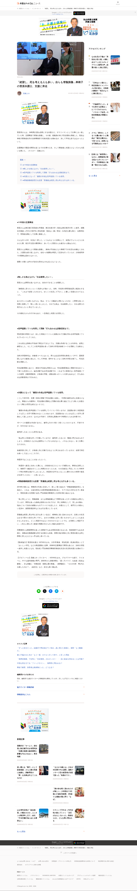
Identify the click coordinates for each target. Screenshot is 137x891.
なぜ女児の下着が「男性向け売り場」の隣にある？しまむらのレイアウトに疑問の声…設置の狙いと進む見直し (100, 62)
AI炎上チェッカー (89, 879)
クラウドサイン (35, 875)
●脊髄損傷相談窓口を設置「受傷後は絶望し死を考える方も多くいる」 (49, 180)
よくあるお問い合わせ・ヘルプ (26, 861)
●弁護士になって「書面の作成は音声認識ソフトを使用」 (44, 176)
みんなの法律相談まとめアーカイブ (62, 879)
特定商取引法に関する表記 (106, 861)
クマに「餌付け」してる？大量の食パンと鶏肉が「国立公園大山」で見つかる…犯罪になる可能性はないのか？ (100, 138)
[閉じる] (135, 12)
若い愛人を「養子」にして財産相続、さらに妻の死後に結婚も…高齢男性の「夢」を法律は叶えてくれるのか (27, 772)
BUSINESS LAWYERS (49, 875)
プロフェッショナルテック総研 (86, 875)
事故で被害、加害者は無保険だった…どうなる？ (35, 667)
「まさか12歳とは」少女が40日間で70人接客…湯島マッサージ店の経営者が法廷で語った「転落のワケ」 (63, 771)
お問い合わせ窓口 (43, 861)
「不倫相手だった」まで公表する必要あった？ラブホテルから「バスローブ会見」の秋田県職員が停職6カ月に (100, 111)
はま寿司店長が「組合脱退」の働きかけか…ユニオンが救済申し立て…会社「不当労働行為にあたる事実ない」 (27, 815)
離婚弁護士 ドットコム (42, 879)
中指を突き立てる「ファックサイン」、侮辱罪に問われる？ (39, 663)
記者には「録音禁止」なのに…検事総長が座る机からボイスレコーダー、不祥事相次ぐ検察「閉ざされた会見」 (100, 159)
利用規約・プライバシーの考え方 (61, 861)
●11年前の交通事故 (30, 165)
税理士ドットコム (22, 875)
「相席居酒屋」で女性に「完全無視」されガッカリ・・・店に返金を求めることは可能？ (50, 659)
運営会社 (19, 865)
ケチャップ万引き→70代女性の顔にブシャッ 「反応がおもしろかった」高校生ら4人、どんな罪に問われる (63, 815)
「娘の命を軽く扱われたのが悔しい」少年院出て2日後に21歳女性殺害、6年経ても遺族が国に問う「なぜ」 (63, 793)
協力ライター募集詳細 (25, 687)
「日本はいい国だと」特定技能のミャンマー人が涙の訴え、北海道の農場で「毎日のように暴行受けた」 (100, 88)
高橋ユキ (26, 93)
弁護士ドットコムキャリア (66, 875)
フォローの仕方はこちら (57, 14)
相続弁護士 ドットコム (105, 875)
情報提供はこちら (23, 694)
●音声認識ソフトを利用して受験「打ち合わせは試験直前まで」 (47, 172)
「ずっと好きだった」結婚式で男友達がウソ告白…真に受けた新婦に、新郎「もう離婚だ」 (49, 649)
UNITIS (78, 879)
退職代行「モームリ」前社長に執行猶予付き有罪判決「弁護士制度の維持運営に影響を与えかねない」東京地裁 (27, 751)
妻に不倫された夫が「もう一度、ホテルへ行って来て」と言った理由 (43, 655)
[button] (62, 591)
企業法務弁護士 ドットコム (25, 879)
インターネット (36, 8)
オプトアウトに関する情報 (33, 865)
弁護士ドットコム (24, 8)
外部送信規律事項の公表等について (84, 861)
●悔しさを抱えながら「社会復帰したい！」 (39, 168)
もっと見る (21, 831)
